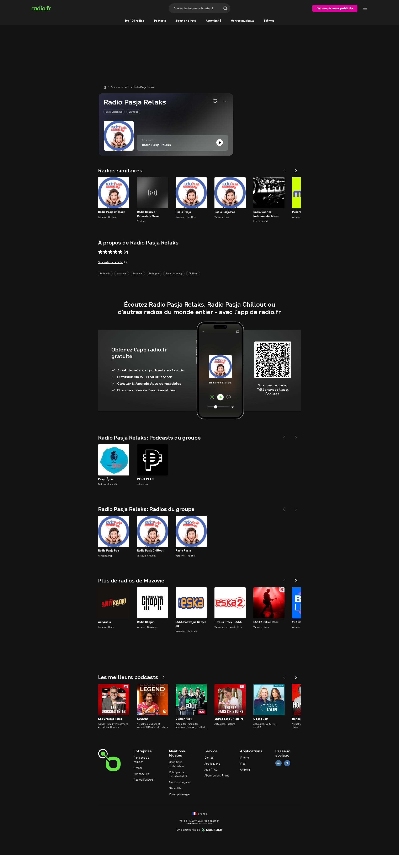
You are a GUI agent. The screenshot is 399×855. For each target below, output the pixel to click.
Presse (138, 768)
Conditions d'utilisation (176, 764)
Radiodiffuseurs (144, 779)
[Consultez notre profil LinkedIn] (278, 763)
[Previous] (284, 169)
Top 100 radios (134, 20)
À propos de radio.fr (141, 759)
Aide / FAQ (211, 769)
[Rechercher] (225, 8)
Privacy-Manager (180, 794)
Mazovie (138, 274)
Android (245, 769)
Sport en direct (186, 20)
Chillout (133, 112)
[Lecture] (219, 142)
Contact (209, 757)
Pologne (154, 274)
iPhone (244, 757)
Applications (212, 763)
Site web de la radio (110, 262)
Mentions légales (180, 782)
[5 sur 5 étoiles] (120, 251)
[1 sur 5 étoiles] (100, 251)
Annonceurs (141, 774)
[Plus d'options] (225, 101)
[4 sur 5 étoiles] (115, 251)
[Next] (296, 169)
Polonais (105, 274)
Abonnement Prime (216, 775)
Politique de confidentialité (178, 774)
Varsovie (122, 274)
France (202, 813)
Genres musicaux (242, 20)
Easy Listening (114, 112)
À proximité (213, 20)
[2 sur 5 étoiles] (105, 251)
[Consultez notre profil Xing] (287, 763)
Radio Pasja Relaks (156, 145)
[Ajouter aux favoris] (215, 101)
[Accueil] (105, 87)
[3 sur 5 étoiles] (110, 251)
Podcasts (160, 20)
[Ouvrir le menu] (364, 8)
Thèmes (269, 20)
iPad (243, 763)
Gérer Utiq (175, 788)
